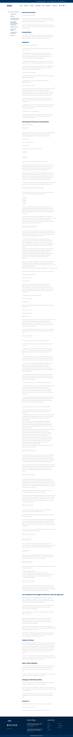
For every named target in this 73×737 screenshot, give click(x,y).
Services (31, 5)
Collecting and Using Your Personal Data (14, 19)
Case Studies (38, 5)
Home (21, 5)
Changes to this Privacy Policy (13, 33)
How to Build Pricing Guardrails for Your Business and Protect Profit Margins (35, 730)
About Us (26, 5)
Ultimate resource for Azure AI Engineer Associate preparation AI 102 (34, 724)
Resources (48, 5)
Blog (43, 5)
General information (14, 12)
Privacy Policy (9, 728)
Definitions (12, 16)
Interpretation (13, 14)
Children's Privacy (14, 27)
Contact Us (54, 5)
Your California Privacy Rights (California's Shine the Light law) (14, 23)
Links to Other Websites (13, 29)
